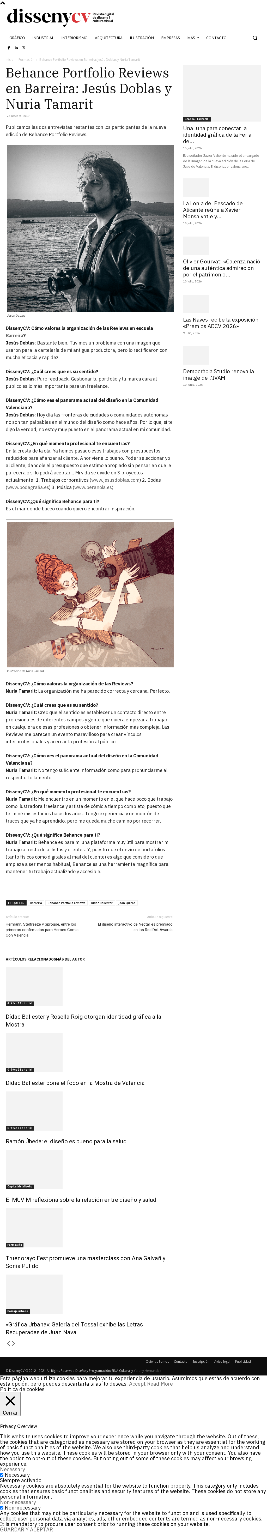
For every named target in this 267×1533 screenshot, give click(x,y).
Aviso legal (222, 1361)
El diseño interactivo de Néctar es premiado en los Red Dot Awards (135, 927)
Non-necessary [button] (18, 1502)
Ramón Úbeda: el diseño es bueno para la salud (66, 1141)
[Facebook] (9, 48)
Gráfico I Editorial (19, 1003)
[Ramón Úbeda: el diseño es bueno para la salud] (89, 1111)
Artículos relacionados (31, 959)
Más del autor (70, 959)
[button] (255, 38)
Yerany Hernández (147, 1370)
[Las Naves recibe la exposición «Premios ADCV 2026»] (222, 304)
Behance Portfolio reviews (66, 903)
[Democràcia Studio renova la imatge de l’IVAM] (222, 355)
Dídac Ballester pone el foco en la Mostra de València (75, 1083)
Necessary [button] (12, 1469)
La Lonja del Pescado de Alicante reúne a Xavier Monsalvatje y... (213, 210)
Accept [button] (137, 1383)
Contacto (180, 1361)
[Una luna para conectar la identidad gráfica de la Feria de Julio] (222, 93)
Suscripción (200, 1361)
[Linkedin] (16, 48)
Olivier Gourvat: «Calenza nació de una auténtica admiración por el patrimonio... (221, 268)
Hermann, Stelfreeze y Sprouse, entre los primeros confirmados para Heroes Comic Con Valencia (42, 930)
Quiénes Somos (157, 1361)
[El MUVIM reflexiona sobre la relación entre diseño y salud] (89, 1169)
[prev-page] (8, 1343)
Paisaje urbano (17, 1311)
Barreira (14, 336)
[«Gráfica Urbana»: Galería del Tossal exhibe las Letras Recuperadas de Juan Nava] (89, 1294)
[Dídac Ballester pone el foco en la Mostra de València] (89, 1052)
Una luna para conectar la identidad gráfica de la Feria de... (217, 134)
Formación (26, 59)
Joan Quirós (126, 903)
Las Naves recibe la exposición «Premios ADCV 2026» (220, 323)
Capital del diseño (19, 1186)
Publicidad (243, 1361)
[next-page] (13, 1343)
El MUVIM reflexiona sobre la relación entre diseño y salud (81, 1200)
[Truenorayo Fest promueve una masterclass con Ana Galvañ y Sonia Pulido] (89, 1227)
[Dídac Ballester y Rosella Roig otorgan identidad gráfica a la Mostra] (89, 986)
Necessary (17, 1474)
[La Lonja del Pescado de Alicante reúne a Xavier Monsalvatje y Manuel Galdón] (222, 187)
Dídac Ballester (102, 903)
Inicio (10, 59)
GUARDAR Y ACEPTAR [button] (26, 1529)
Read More (160, 1383)
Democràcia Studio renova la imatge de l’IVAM (218, 374)
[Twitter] (24, 48)
